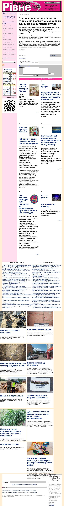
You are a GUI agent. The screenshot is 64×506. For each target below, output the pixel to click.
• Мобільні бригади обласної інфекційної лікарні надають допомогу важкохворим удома (46, 294)
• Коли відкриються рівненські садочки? (13, 280)
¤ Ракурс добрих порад (9, 54)
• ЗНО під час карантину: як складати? (13, 289)
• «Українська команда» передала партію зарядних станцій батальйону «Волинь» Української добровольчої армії (47, 288)
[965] (19, 272)
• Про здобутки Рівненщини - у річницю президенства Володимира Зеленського (14, 287)
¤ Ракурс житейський (8, 44)
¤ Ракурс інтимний (8, 47)
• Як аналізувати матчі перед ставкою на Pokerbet (46, 290)
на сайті (25, 492)
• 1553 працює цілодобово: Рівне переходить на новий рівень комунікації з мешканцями (46, 305)
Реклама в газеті (6, 490)
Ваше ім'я (22, 67)
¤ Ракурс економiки (8, 30)
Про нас (4, 492)
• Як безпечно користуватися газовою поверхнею (46, 307)
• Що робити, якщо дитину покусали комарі (14, 300)
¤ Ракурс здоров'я (8, 33)
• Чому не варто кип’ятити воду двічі (12, 269)
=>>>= (37, 112)
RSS (23, 490)
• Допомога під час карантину (10, 293)
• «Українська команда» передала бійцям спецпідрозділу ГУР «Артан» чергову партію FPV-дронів (46, 272)
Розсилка (14, 492)
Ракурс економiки (24, 14)
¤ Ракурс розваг (7, 57)
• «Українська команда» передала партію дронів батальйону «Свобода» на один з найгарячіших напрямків (46, 302)
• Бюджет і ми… (6, 303)
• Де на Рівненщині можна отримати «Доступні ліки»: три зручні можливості (45, 278)
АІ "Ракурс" (52, 505)
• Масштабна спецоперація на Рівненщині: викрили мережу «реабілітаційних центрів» (14, 274)
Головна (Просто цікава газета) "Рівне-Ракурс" (9, 17)
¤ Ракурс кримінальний (9, 42)
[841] (21, 290)
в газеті (35, 492)
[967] (21, 293)
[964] (25, 269)
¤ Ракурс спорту (7, 39)
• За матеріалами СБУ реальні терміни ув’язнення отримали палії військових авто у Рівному (46, 265)
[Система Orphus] (29, 63)
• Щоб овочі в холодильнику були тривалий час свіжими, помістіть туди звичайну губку (16, 278)
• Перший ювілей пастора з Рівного (42, 275)
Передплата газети (31, 490)
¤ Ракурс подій (7, 25)
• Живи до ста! (6, 284)
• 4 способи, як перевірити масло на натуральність (17, 294)
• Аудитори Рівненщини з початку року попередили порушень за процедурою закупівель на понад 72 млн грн (17, 306)
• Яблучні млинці (37, 276)
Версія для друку (53, 55)
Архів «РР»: (8, 69)
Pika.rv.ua (51, 504)
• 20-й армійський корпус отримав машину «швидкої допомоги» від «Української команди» (45, 296)
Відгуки (10, 492)
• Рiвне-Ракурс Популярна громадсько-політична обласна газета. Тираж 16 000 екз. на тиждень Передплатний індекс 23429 (16, 266)
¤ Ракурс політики (8, 28)
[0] (19, 268)
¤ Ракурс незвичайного (9, 52)
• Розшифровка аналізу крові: (11, 290)
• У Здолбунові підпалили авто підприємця (14, 297)
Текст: (20, 74)
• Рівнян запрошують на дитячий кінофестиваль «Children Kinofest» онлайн (16, 271)
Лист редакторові (16, 490)
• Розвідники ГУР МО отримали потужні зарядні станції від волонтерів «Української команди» (46, 281)
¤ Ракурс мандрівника (9, 49)
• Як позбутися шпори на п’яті (11, 291)
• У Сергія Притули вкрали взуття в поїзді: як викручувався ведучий (14, 282)
